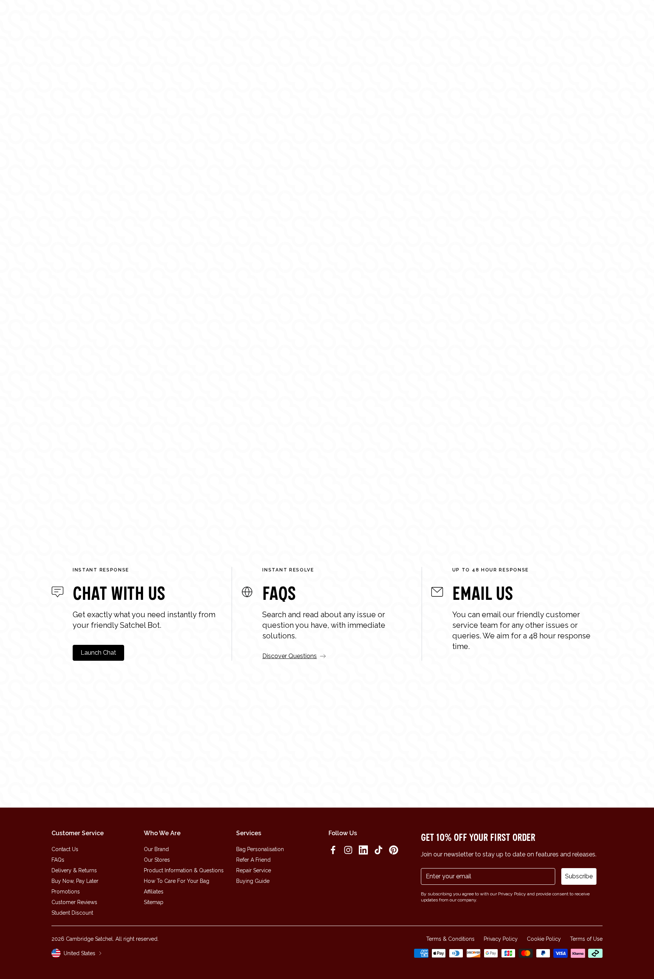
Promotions (65, 892)
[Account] (617, 20)
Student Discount (72, 913)
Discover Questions (289, 656)
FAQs (57, 860)
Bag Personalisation (260, 849)
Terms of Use (586, 939)
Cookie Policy (544, 939)
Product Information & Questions (184, 870)
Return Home (327, 234)
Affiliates (154, 892)
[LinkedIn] (363, 849)
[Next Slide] (609, 417)
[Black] (173, 502)
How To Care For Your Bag (176, 881)
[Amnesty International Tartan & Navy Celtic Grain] (446, 503)
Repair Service (253, 870)
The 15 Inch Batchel (363, 491)
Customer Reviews (74, 902)
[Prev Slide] (45, 417)
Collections (200, 20)
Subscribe (579, 876)
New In (146, 20)
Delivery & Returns (74, 870)
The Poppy (73, 491)
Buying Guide (252, 881)
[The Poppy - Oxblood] (484, 399)
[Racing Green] (584, 502)
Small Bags (408, 203)
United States (79, 953)
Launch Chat (98, 652)
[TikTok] (378, 849)
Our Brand (156, 849)
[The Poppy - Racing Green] (65, 399)
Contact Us (64, 849)
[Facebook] (333, 849)
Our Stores (157, 860)
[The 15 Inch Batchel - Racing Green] (623, 399)
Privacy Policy (501, 939)
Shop (169, 20)
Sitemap (154, 902)
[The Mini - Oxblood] (204, 399)
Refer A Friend (253, 860)
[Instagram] (348, 849)
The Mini (209, 491)
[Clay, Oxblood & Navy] (303, 503)
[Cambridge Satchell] (63, 20)
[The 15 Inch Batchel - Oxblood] (344, 399)
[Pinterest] (393, 849)
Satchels (354, 203)
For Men (300, 203)
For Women (246, 203)
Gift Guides (265, 20)
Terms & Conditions (450, 939)
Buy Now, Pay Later (74, 881)
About (233, 20)
